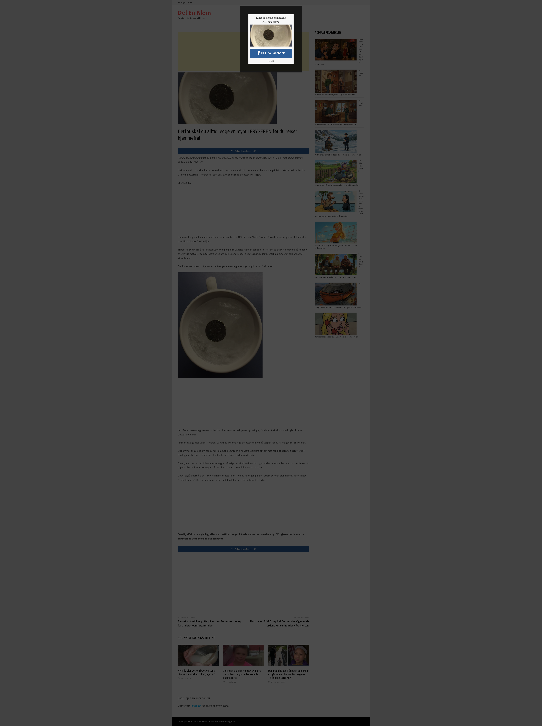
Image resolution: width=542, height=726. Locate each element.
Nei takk (271, 61)
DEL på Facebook (273, 52)
